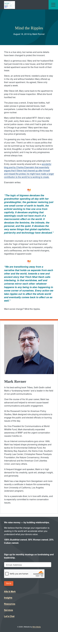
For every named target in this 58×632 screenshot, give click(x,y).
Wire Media (36, 627)
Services (8, 610)
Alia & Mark (10, 591)
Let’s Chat (9, 616)
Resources (9, 603)
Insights (8, 597)
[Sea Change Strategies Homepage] (9, 4)
